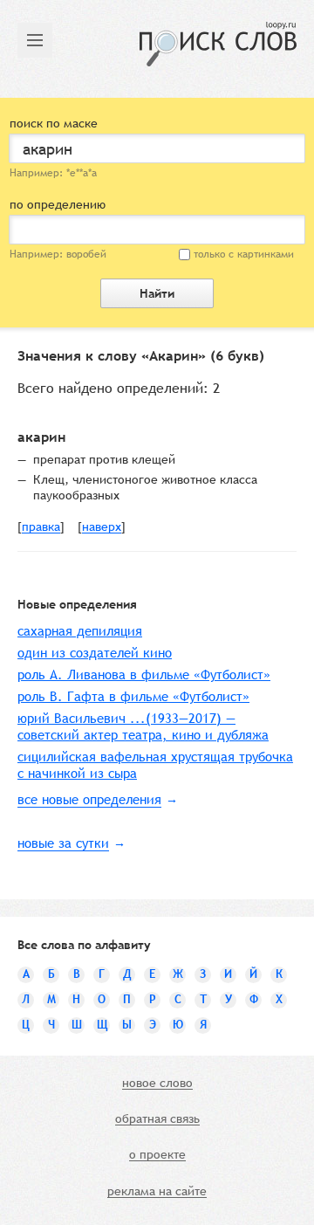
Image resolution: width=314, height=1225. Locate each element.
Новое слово (157, 1083)
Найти (157, 293)
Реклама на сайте (157, 1192)
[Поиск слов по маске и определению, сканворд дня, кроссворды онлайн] (218, 44)
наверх (101, 527)
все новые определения (89, 799)
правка (41, 527)
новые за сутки (63, 843)
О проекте (157, 1155)
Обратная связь (157, 1119)
